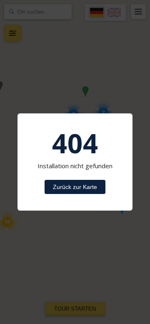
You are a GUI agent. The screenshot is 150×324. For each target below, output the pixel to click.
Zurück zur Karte (75, 187)
